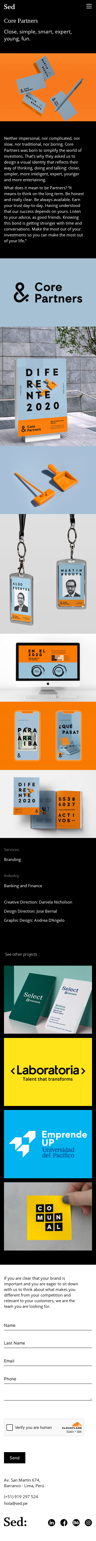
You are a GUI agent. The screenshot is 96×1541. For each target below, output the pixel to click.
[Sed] (10, 6)
